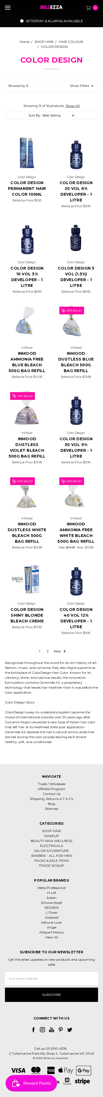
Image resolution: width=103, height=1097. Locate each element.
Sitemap (51, 809)
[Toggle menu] (7, 7)
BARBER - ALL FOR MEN (51, 856)
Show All (73, 106)
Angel (51, 927)
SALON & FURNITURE (51, 851)
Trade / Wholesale (51, 784)
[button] (51, 86)
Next (58, 651)
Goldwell (52, 917)
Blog (51, 804)
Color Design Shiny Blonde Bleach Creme (27, 615)
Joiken (51, 898)
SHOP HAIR (51, 831)
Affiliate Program (51, 789)
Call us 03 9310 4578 (50, 1048)
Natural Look (51, 922)
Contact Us (51, 794)
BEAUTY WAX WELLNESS (51, 841)
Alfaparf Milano (51, 932)
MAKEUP (51, 836)
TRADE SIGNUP (51, 865)
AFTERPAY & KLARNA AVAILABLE (54, 21)
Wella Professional (51, 888)
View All (51, 937)
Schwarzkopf (51, 903)
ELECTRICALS (51, 846)
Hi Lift (51, 893)
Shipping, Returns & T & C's (51, 799)
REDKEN (51, 907)
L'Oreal (51, 912)
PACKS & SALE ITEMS (51, 860)
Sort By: (35, 115)
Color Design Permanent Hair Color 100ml (27, 188)
